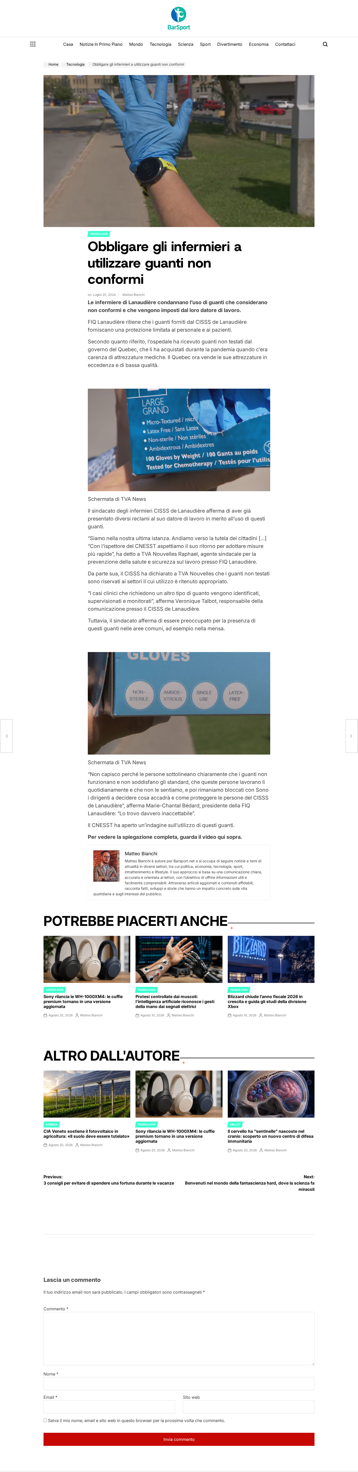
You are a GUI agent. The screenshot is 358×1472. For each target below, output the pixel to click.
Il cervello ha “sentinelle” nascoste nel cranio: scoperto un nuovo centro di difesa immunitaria (270, 1136)
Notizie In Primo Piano (101, 44)
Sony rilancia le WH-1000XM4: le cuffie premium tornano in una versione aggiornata (83, 1001)
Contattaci (285, 44)
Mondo (136, 44)
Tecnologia (160, 44)
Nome (51, 1374)
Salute (235, 1124)
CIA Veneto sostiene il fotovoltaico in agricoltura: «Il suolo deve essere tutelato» (86, 1134)
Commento (56, 1308)
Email (50, 1397)
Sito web (191, 1397)
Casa (68, 44)
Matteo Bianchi (133, 295)
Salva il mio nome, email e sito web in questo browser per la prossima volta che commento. (136, 1420)
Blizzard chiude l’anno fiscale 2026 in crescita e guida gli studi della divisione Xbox (267, 1001)
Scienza (185, 44)
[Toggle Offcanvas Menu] (33, 44)
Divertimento (229, 44)
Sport (205, 44)
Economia (259, 44)
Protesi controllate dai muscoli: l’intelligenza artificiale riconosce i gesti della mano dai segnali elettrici (174, 1001)
